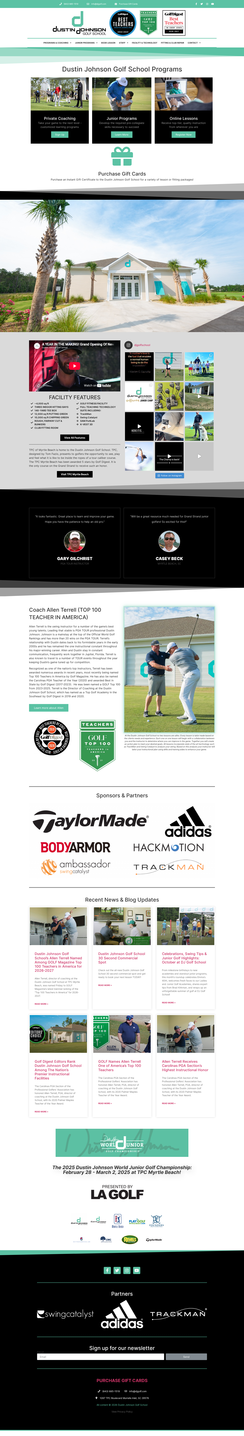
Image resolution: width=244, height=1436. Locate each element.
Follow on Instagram (171, 475)
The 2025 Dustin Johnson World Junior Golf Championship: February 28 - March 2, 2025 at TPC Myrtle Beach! (122, 1169)
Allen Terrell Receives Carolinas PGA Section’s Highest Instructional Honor (185, 1065)
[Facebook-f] (196, 4)
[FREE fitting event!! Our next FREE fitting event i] (169, 396)
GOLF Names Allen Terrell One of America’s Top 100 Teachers (119, 1065)
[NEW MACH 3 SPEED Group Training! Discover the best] (169, 366)
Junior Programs (85, 43)
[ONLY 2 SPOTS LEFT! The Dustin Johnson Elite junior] (139, 396)
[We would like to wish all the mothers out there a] (139, 366)
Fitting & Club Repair (172, 43)
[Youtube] (212, 4)
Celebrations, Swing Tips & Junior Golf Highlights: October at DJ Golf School (184, 958)
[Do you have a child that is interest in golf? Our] (199, 366)
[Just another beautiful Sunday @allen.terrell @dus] (199, 456)
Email (40, 1352)
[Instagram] (207, 4)
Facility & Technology (144, 43)
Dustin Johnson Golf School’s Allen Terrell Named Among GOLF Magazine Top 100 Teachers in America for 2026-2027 (58, 962)
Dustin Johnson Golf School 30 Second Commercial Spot (121, 958)
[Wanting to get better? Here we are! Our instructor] (139, 426)
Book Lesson (108, 43)
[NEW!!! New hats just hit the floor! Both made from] (169, 426)
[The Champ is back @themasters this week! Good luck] (169, 456)
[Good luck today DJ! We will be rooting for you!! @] (139, 456)
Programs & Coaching (55, 43)
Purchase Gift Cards (122, 174)
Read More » (41, 1004)
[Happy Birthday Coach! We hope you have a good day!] (199, 426)
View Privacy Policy (122, 1411)
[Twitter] (201, 4)
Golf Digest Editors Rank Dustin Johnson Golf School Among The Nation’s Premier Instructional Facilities (58, 1069)
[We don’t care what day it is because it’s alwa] (199, 396)
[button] (74, 437)
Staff (122, 43)
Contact (193, 43)
